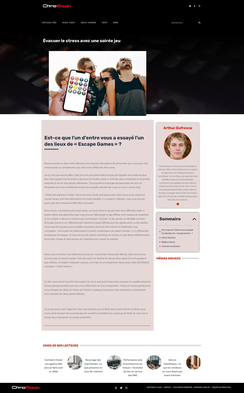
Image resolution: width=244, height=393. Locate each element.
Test (105, 22)
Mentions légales (202, 387)
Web (115, 22)
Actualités (49, 22)
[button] (194, 219)
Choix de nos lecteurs (171, 246)
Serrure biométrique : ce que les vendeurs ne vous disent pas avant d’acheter (172, 368)
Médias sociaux (168, 242)
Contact (167, 387)
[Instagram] (199, 6)
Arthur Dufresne (169, 238)
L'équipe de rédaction (221, 387)
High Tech (68, 22)
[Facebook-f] (194, 6)
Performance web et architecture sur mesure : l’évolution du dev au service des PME (133, 368)
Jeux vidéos (88, 22)
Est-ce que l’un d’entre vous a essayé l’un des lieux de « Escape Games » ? (177, 231)
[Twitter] (190, 6)
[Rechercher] (199, 22)
